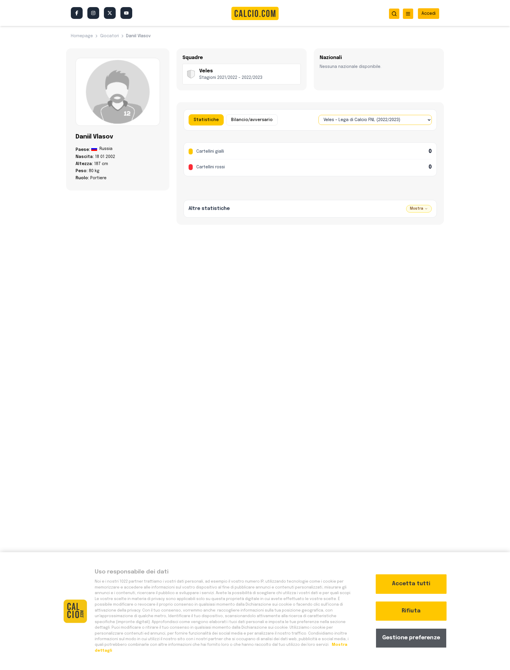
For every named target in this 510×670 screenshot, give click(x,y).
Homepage (82, 36)
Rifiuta (411, 611)
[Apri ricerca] (394, 14)
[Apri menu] (408, 14)
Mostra (416, 209)
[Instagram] (93, 13)
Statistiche (206, 120)
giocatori (109, 36)
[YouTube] (126, 13)
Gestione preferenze (411, 637)
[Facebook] (77, 13)
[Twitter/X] (110, 13)
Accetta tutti (411, 583)
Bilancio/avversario (252, 120)
